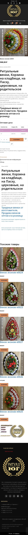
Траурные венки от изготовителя (12, 209)
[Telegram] (17, 496)
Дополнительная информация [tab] (10, 159)
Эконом (8, 149)
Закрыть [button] (17, 533)
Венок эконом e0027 (11, 342)
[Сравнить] (11, 144)
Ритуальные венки (12, 150)
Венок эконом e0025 (11, 411)
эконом (2, 152)
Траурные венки (21, 150)
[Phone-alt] (21, 496)
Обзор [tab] (2, 162)
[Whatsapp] (10, 496)
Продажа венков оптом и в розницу (12, 214)
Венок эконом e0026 (11, 376)
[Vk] (6, 496)
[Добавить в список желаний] (25, 139)
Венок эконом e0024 (11, 272)
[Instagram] (14, 496)
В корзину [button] (4, 280)
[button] (25, 54)
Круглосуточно (9, 451)
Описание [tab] (3, 157)
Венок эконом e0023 (11, 307)
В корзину (17, 139)
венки (5, 150)
